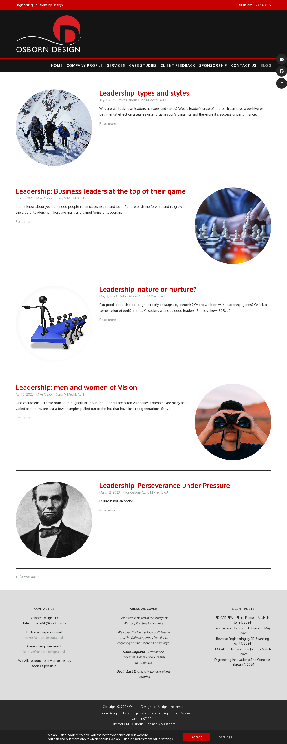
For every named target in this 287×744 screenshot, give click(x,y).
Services (116, 65)
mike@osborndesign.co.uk (44, 637)
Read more (107, 123)
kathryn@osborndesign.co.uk (44, 652)
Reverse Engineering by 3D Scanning (242, 639)
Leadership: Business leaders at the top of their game (101, 191)
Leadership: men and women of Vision (76, 387)
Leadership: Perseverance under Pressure (164, 485)
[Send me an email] (281, 59)
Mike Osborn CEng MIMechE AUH (142, 100)
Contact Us (244, 65)
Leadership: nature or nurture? (147, 289)
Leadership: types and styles (144, 93)
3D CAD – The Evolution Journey (237, 649)
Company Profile (85, 65)
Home (57, 65)
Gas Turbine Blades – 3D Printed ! (239, 628)
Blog (266, 65)
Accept (196, 737)
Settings (225, 737)
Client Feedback (178, 65)
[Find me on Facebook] (281, 71)
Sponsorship (213, 65)
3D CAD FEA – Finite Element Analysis (243, 617)
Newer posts (27, 576)
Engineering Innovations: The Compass (242, 660)
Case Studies (143, 65)
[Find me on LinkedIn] (281, 83)
